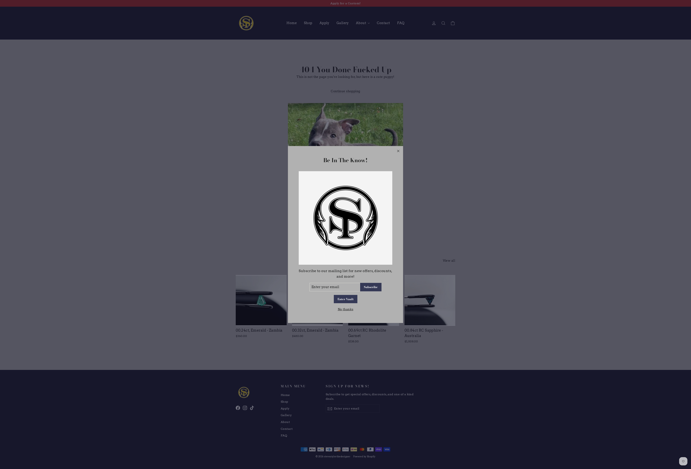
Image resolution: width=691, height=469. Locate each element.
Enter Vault (346, 299)
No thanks (345, 309)
